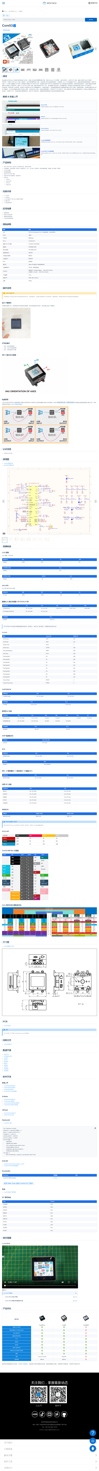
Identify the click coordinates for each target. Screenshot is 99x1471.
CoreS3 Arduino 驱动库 (9, 1101)
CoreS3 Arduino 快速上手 (9, 1099)
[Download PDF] (4, 15)
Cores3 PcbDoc (7, 1025)
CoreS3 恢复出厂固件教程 (10, 1192)
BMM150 (6, 1061)
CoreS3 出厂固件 (8, 1123)
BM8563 (6, 1065)
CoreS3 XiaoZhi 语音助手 (9, 1087)
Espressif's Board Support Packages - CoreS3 (14, 1164)
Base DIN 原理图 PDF (9, 465)
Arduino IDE (21, 101)
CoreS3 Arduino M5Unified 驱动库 (11, 1103)
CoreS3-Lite (42, 1325)
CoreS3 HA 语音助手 (8, 1089)
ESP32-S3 (6, 1054)
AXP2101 (6, 1067)
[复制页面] (8, 15)
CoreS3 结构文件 (8, 1044)
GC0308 (6, 1058)
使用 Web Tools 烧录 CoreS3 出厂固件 (18, 1183)
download (55, 1178)
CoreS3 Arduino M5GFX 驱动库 (11, 1104)
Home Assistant (21, 124)
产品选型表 (25, 1364)
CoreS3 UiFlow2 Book (9, 1114)
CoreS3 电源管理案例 (16, 404)
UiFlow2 (21, 113)
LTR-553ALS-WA (8, 1056)
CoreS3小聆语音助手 (21, 136)
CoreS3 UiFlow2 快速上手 (10, 1113)
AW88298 (6, 1069)
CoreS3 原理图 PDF (8, 463)
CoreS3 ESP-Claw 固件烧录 (21, 148)
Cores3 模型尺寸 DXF (9, 946)
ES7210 (5, 1059)
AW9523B (6, 1070)
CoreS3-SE (86, 1325)
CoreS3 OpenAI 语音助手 (9, 1085)
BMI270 (5, 1063)
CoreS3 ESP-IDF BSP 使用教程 (11, 1165)
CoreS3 (64, 1325)
